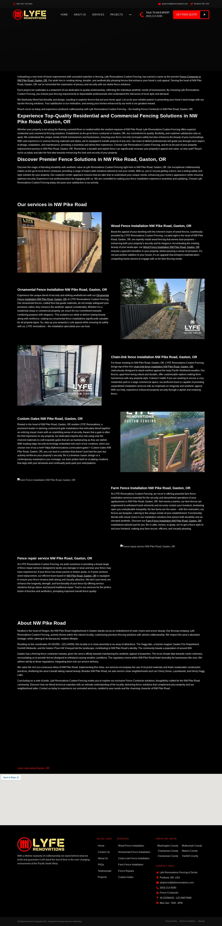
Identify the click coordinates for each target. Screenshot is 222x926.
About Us (80, 14)
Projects (116, 14)
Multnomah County (192, 845)
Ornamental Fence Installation (134, 852)
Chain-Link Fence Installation (134, 858)
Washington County (167, 845)
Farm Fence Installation (130, 864)
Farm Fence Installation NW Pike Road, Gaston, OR (173, 521)
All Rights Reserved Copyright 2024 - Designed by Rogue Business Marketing (49, 921)
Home (64, 14)
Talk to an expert (158, 12)
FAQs (101, 864)
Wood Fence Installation (131, 845)
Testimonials (104, 871)
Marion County (190, 851)
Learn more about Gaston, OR (33, 768)
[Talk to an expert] (142, 14)
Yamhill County (190, 856)
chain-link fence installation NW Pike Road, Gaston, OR (163, 366)
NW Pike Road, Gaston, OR (81, 576)
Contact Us (104, 852)
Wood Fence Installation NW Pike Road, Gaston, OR (171, 247)
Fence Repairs (126, 871)
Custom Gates (125, 877)
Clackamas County (168, 851)
